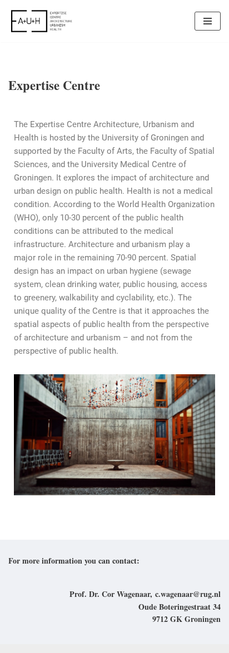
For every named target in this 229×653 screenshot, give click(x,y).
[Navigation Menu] (208, 21)
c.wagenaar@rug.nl (188, 594)
